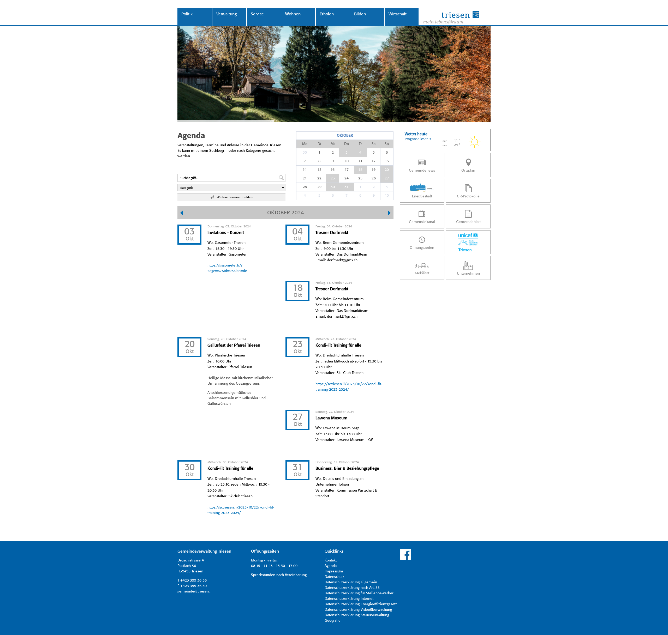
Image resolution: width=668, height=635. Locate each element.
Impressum (334, 571)
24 (346, 178)
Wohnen (293, 14)
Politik (187, 14)
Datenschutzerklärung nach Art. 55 (352, 588)
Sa (373, 144)
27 (387, 178)
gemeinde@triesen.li (194, 591)
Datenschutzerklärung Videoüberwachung (358, 610)
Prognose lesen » (418, 139)
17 (347, 170)
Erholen (327, 14)
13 (387, 161)
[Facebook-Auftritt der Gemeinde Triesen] (405, 559)
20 (387, 170)
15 (319, 170)
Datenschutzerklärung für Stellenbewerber (359, 593)
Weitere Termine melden (233, 197)
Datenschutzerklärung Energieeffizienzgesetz (361, 604)
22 (319, 178)
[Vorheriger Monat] (181, 213)
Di (319, 144)
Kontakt (331, 560)
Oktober (345, 135)
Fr (360, 144)
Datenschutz (334, 577)
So (387, 144)
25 (360, 178)
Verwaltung (226, 14)
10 (347, 161)
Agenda (331, 566)
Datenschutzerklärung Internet (349, 599)
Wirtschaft (398, 14)
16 (333, 170)
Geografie (333, 620)
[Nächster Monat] (389, 213)
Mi (333, 144)
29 (319, 187)
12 (373, 161)
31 (346, 187)
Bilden (360, 14)
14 (305, 170)
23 (333, 178)
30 (305, 152)
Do (346, 144)
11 (360, 161)
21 (305, 178)
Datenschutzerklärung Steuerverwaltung (357, 615)
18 (360, 170)
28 (305, 187)
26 (374, 178)
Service (257, 14)
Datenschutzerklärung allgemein (351, 582)
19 (373, 170)
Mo (304, 144)
